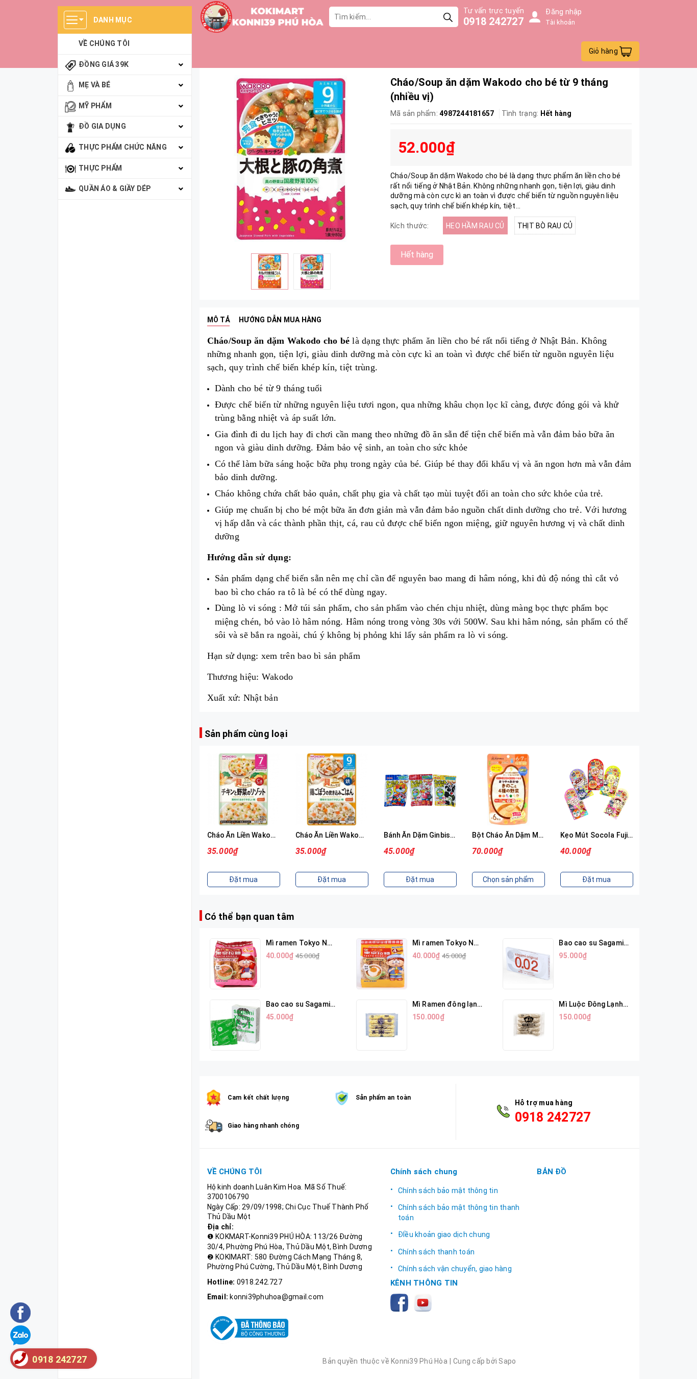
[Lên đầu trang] (679, 1361)
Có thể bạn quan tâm (249, 916)
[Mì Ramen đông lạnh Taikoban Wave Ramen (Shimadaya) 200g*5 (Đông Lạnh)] (381, 1025)
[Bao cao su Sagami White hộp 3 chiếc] (235, 1025)
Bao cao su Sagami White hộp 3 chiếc (328, 1004)
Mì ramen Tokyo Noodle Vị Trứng (468, 943)
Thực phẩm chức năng (123, 147)
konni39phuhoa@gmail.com (276, 1297)
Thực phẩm (100, 168)
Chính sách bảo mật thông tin (448, 1190)
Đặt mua (243, 879)
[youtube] (425, 1302)
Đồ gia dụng (102, 126)
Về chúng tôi (104, 43)
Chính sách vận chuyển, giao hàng (455, 1269)
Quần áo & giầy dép (115, 188)
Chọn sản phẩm (508, 879)
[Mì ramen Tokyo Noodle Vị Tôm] (235, 963)
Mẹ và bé (94, 85)
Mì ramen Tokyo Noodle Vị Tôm (319, 943)
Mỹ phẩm (95, 106)
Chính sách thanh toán (436, 1252)
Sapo (507, 1361)
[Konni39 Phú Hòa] (262, 17)
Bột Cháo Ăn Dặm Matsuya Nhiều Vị (531, 835)
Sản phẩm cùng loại (246, 733)
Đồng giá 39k (104, 64)
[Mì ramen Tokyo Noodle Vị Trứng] (381, 963)
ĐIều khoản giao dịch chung (444, 1234)
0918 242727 (493, 21)
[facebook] (401, 1302)
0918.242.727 (259, 1282)
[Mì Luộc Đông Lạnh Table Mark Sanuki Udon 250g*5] (528, 1025)
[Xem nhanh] (243, 789)
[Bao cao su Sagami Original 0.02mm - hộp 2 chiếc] (528, 963)
